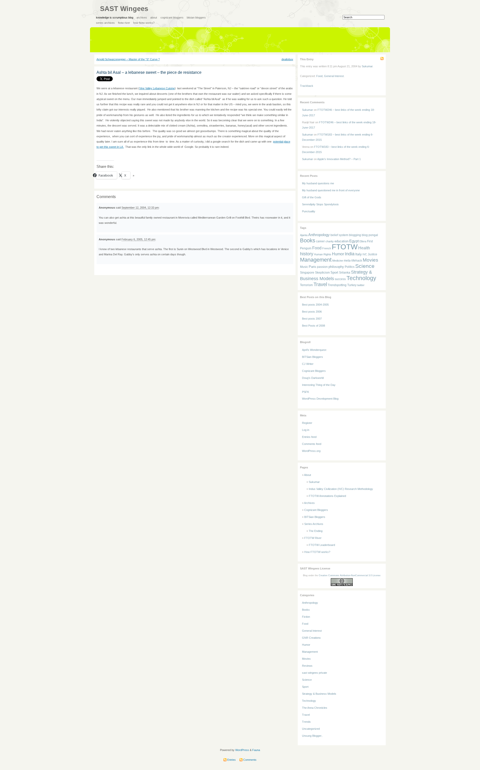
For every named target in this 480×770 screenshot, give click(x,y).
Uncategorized (311, 728)
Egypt (354, 241)
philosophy (336, 267)
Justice (372, 254)
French (326, 248)
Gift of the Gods (311, 197)
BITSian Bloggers (196, 17)
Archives (141, 17)
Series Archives (105, 22)
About (153, 17)
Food (319, 76)
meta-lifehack (353, 260)
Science (364, 266)
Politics (349, 266)
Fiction (306, 616)
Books (307, 240)
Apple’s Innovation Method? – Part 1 (339, 159)
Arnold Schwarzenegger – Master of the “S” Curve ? (128, 59)
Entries (231, 759)
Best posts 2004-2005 (315, 304)
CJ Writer (308, 363)
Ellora (363, 241)
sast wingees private (314, 672)
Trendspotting (337, 285)
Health (364, 248)
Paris (312, 267)
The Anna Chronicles (314, 707)
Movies (370, 260)
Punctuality (308, 211)
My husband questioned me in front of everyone (331, 190)
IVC (364, 254)
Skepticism (322, 272)
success (340, 279)
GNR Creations (311, 637)
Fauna (256, 749)
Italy (358, 254)
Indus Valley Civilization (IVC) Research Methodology (341, 488)
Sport (334, 272)
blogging (355, 235)
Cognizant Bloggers (172, 17)
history (306, 253)
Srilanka (344, 272)
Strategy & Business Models (319, 693)
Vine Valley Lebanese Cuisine (157, 88)
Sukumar (367, 66)
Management (316, 260)
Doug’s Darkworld (313, 377)
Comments (249, 759)
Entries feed (309, 436)
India (349, 253)
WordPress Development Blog (320, 398)
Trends (306, 721)
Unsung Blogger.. (312, 735)
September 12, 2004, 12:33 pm (140, 207)
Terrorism (306, 285)
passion (322, 266)
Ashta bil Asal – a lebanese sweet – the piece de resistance (149, 72)
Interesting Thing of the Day (319, 384)
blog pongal (370, 235)
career (320, 241)
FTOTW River (124, 22)
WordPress (242, 749)
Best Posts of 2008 (313, 325)
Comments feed (311, 443)
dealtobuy (287, 59)
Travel (320, 284)
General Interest (334, 76)
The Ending (315, 530)
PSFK (305, 391)
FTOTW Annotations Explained (327, 495)
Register (307, 422)
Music (304, 266)
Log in (305, 429)
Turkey (351, 285)
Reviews (307, 665)
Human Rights (322, 254)
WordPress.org (311, 450)
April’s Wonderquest (314, 349)
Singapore (307, 272)
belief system (339, 235)
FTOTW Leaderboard (322, 544)
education (341, 241)
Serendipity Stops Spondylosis (320, 204)
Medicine (337, 260)
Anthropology (319, 235)
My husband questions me (318, 183)
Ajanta (304, 235)
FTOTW (345, 247)
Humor (338, 254)
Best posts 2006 (312, 311)
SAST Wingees (124, 9)
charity (330, 241)
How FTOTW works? (143, 22)
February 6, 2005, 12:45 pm (138, 239)
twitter (360, 285)
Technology (361, 278)
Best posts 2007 (312, 318)
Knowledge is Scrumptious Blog (114, 17)
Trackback (306, 85)
